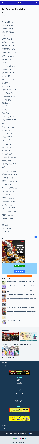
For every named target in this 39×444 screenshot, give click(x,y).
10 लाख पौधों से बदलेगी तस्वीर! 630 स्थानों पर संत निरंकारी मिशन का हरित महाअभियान (20, 281)
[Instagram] (20, 438)
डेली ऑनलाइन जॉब (19, 380)
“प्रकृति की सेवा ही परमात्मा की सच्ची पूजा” (13, 320)
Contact (26, 433)
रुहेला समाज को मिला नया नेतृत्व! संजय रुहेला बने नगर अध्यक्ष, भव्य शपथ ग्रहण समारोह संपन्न (21, 294)
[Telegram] (25, 438)
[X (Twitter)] (23, 438)
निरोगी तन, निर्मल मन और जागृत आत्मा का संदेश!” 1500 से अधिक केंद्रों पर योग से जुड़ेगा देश (21, 315)
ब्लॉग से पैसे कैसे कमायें (19, 403)
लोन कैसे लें (3, 364)
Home (7, 433)
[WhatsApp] (14, 438)
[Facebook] (16, 438)
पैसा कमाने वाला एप (19, 379)
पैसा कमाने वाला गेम (20, 382)
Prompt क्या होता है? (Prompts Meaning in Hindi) (16, 303)
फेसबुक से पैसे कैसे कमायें (19, 401)
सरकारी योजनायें (4, 365)
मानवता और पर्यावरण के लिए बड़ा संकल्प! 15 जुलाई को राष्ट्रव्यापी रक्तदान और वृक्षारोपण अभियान (21, 298)
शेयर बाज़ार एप (19, 383)
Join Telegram (19, 271)
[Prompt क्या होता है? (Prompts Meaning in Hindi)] (4, 304)
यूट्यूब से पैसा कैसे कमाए (19, 398)
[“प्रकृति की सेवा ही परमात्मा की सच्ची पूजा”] (4, 322)
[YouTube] (18, 438)
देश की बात (19, 276)
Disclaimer (22, 433)
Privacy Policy (16, 433)
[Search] (36, 237)
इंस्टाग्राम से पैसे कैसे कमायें (19, 400)
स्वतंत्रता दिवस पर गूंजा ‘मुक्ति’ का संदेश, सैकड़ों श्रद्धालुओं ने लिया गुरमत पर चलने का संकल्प (21, 285)
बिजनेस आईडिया (4, 362)
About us (10, 433)
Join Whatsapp (19, 266)
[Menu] (2, 2)
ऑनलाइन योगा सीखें (5, 366)
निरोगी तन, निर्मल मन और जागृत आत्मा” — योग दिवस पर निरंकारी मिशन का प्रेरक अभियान (21, 307)
